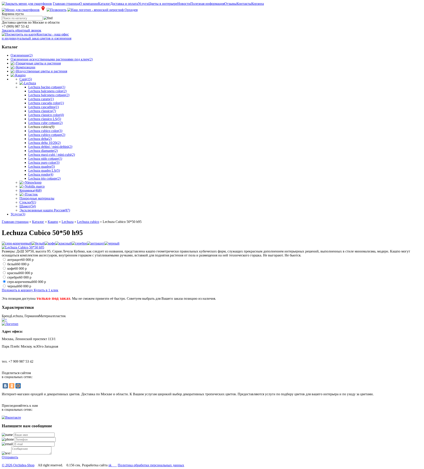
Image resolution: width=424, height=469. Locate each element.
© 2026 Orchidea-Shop (18, 465)
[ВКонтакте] (5, 385)
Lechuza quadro (41, 166)
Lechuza (30, 83)
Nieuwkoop (33, 182)
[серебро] (79, 243)
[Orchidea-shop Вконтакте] (11, 417)
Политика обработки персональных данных (151, 465)
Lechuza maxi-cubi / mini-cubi (51, 154)
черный (19, 286)
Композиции (25, 67)
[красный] (63, 243)
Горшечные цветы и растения (38, 63)
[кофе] (50, 243)
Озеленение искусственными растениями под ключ (52, 59)
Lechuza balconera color (47, 91)
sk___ (112, 465)
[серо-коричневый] (17, 243)
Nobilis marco (35, 186)
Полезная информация (207, 4)
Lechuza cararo (41, 99)
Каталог (104, 4)
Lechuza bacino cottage (46, 87)
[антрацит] (95, 243)
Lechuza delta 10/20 (44, 143)
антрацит (20, 260)
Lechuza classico (42, 111)
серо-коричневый (26, 282)
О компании (89, 4)
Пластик (31, 194)
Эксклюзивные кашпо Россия (44, 210)
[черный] (111, 243)
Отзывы (230, 4)
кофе (17, 268)
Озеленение (21, 55)
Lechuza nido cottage (45, 158)
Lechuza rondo (40, 174)
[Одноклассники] (11, 385)
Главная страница (66, 4)
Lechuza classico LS (44, 119)
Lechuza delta (40, 139)
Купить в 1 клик (46, 290)
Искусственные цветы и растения (41, 71)
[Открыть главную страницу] (102, 10)
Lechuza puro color (43, 162)
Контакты (244, 4)
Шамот (27, 206)
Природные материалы (36, 198)
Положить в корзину (18, 290)
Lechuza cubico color (45, 131)
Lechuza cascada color (46, 103)
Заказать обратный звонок (21, 30)
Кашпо (20, 75)
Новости (183, 4)
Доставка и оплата (124, 4)
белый (18, 264)
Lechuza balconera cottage (48, 95)
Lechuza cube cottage (45, 123)
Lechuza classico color (46, 115)
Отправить (10, 457)
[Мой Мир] (18, 385)
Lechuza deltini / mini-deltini (50, 147)
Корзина (257, 4)
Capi (25, 79)
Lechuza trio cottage (44, 178)
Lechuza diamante (43, 151)
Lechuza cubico (88, 222)
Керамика (30, 190)
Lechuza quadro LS (44, 170)
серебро (19, 277)
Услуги (143, 4)
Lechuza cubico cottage (46, 135)
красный (20, 273)
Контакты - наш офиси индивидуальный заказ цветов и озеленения (36, 36)
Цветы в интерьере (163, 4)
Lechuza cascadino (43, 107)
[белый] (38, 243)
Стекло (27, 202)
